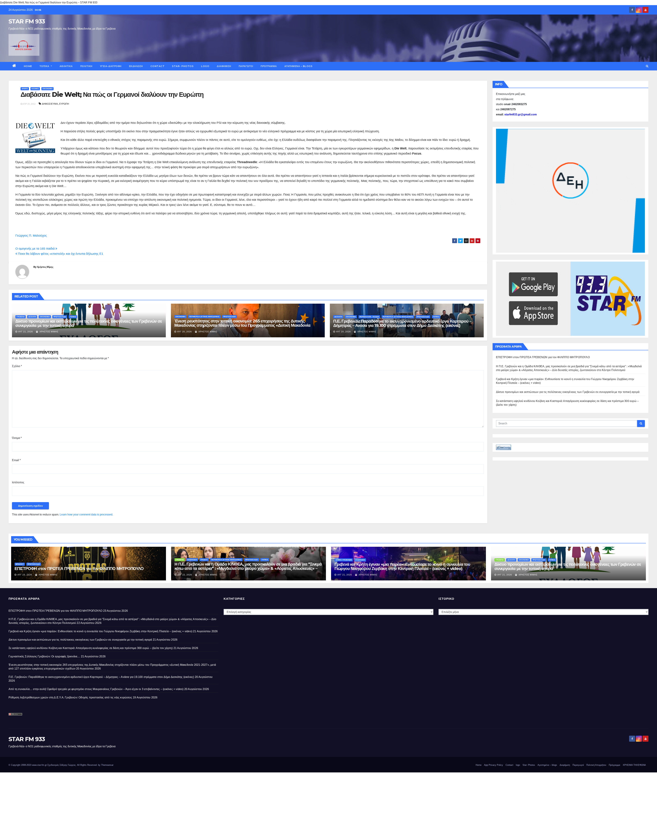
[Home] (14, 66)
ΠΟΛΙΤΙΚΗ (86, 66)
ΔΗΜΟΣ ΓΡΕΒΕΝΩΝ (344, 560)
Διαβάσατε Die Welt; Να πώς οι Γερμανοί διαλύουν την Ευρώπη (112, 94)
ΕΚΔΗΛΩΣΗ (136, 66)
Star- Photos (183, 66)
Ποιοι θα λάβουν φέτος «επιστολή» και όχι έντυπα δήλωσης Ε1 (60, 253)
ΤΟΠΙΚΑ (45, 66)
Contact (157, 66)
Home (28, 66)
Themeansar (107, 765)
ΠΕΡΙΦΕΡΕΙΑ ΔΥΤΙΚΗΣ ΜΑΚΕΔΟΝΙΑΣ (204, 316)
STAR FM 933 (27, 21)
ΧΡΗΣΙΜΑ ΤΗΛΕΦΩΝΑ (634, 765)
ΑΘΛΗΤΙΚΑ (66, 66)
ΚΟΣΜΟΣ (35, 89)
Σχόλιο (17, 366)
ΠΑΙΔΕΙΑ (204, 560)
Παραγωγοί (246, 66)
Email (16, 460)
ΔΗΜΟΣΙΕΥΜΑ (50, 103)
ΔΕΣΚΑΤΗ (32, 317)
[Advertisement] (102, 796)
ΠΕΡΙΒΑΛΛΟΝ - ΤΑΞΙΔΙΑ (369, 317)
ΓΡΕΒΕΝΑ (20, 317)
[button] (647, 66)
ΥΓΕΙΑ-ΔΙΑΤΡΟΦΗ (110, 66)
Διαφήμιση (224, 66)
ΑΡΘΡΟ (25, 89)
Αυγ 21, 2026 (25, 331)
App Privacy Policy (493, 765)
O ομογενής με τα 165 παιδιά (35, 248)
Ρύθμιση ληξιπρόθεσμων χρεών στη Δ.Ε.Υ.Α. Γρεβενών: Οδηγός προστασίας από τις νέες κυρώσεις (70, 697)
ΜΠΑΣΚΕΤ (20, 564)
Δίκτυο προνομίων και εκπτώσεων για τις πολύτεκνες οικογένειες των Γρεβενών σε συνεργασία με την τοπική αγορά (88, 323)
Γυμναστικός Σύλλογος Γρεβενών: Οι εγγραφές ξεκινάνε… (44, 656)
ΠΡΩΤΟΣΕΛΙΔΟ (59, 317)
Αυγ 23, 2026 (24, 575)
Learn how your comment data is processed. (86, 514)
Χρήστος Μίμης (45, 266)
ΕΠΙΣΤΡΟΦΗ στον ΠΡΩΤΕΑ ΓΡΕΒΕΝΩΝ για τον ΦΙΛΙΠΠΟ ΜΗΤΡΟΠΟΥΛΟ (543, 357)
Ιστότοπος (18, 482)
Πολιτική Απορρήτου (596, 765)
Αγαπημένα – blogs (298, 66)
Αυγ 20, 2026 (184, 331)
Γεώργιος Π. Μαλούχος (31, 235)
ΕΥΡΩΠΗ (64, 103)
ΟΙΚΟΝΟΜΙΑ (47, 89)
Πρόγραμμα (269, 66)
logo (205, 66)
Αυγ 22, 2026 (184, 575)
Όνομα (17, 437)
